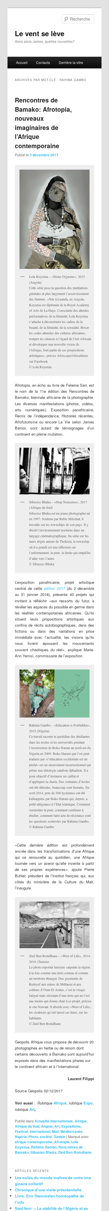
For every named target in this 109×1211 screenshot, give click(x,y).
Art (32, 1109)
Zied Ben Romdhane (75, 1152)
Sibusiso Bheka (43, 1152)
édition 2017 (54, 588)
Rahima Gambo (44, 1147)
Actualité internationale (54, 1121)
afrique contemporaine (33, 1141)
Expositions (71, 1126)
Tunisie (59, 1136)
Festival (21, 1131)
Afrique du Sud (27, 1126)
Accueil (22, 62)
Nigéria (21, 1136)
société (46, 1136)
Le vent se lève (39, 33)
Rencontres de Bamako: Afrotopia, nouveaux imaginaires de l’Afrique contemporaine (43, 123)
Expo (87, 1103)
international (40, 1131)
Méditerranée (71, 1131)
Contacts (43, 62)
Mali (55, 1131)
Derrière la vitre (71, 62)
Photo (33, 1136)
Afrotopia (61, 1141)
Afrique (60, 1103)
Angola (47, 1126)
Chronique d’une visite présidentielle (48, 1189)
